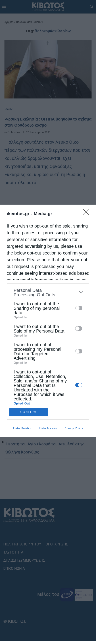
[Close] (87, 213)
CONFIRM (28, 412)
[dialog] (48, 321)
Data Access (48, 428)
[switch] (78, 308)
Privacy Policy (73, 428)
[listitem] (48, 292)
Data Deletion (22, 428)
